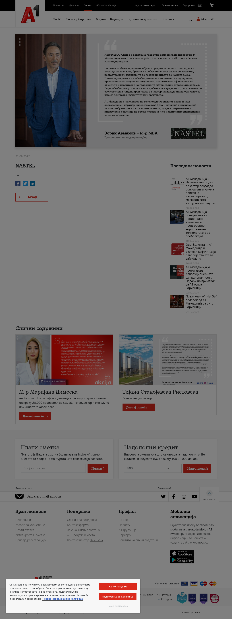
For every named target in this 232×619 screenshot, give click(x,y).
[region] (73, 596)
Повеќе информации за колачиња (63, 598)
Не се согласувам (118, 606)
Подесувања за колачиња (118, 596)
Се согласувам (118, 586)
